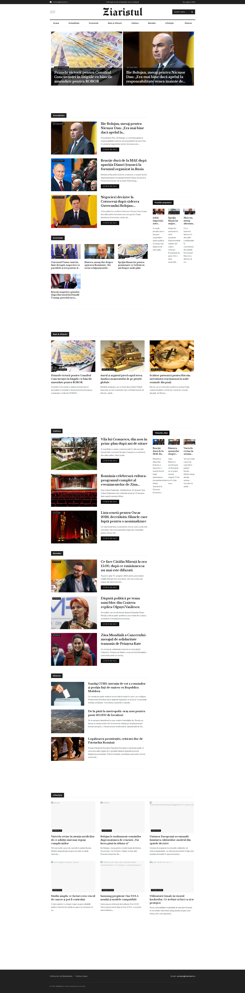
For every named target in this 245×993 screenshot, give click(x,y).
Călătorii (156, 830)
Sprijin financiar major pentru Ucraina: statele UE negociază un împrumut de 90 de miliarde (174, 220)
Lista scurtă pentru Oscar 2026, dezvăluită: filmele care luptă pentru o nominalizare (124, 517)
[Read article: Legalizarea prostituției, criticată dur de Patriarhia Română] (67, 749)
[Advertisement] (122, 99)
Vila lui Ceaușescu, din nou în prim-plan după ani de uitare (124, 441)
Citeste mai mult (111, 149)
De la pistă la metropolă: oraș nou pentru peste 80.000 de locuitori (116, 713)
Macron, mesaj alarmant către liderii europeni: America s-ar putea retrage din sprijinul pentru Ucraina (189, 220)
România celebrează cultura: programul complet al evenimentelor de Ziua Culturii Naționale (123, 480)
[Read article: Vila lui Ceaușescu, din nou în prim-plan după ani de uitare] (74, 453)
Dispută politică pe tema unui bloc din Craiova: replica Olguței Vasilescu (120, 602)
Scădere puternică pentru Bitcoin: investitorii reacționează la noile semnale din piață (170, 379)
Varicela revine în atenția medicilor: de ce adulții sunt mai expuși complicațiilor (189, 451)
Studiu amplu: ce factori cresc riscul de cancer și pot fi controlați (73, 898)
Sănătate (190, 442)
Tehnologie (107, 890)
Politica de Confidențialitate (61, 976)
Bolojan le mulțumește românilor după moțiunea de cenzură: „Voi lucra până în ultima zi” (120, 840)
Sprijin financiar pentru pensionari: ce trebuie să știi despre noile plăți (131, 265)
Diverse (188, 23)
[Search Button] (192, 11)
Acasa (56, 23)
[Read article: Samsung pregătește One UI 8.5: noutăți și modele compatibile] (122, 876)
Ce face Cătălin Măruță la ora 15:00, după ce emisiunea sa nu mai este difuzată (124, 566)
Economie (93, 23)
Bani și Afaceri (115, 23)
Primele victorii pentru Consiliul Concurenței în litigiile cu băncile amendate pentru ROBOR (83, 76)
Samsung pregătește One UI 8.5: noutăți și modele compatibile (119, 898)
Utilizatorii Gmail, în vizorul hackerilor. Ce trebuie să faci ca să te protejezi (172, 899)
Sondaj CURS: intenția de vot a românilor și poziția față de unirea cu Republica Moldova (117, 687)
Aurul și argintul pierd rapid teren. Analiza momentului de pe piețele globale (121, 379)
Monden (152, 23)
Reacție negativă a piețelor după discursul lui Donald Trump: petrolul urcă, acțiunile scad (65, 295)
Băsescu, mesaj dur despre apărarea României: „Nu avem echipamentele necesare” (98, 265)
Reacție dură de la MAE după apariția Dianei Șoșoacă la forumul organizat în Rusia (123, 165)
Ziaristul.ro (60, 986)
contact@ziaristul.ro (60, 2)
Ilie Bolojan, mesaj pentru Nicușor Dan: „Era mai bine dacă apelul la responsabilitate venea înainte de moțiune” (155, 77)
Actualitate (74, 23)
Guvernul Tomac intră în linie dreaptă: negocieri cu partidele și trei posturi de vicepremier (65, 265)
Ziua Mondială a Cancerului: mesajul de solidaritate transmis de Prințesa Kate (123, 639)
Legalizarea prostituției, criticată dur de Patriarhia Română (115, 740)
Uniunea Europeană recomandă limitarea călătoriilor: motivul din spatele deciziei (170, 840)
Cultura (134, 23)
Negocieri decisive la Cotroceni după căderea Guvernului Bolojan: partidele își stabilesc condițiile (120, 201)
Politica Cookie (81, 976)
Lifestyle (169, 23)
